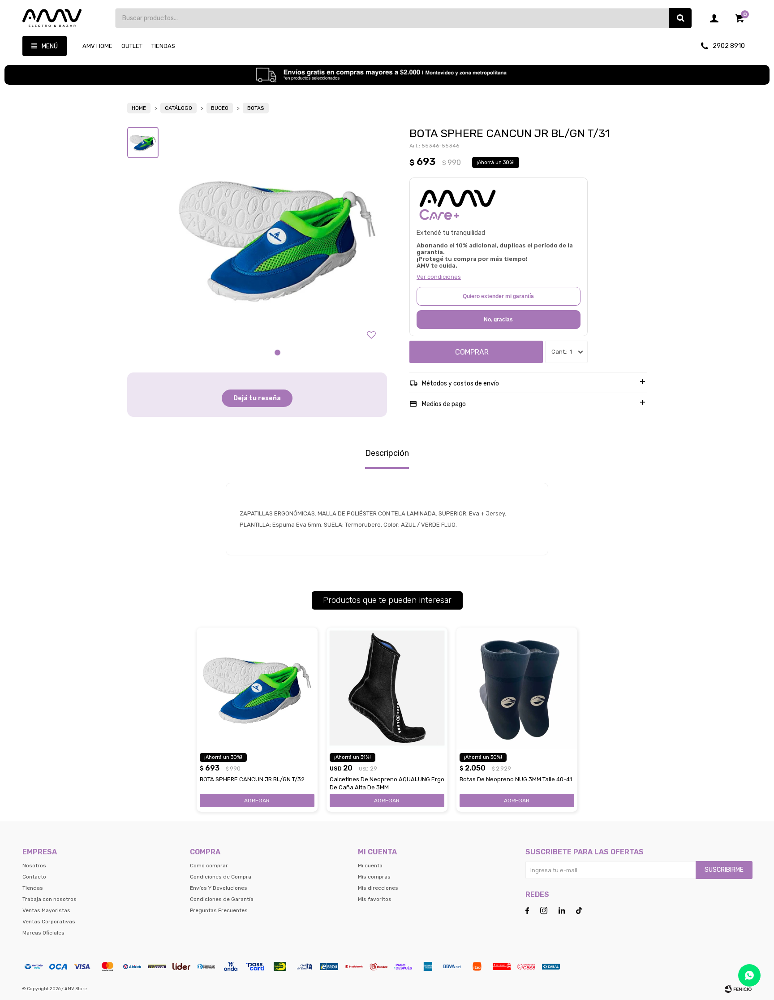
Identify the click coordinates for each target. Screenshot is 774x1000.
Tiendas (163, 46)
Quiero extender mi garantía (498, 296)
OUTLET (131, 46)
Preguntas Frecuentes (219, 910)
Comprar (472, 352)
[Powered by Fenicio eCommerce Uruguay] (738, 989)
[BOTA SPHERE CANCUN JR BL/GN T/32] (257, 688)
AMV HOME (97, 46)
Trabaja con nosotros (49, 899)
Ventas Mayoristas (46, 910)
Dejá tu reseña (257, 398)
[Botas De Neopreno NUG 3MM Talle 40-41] (516, 688)
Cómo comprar (209, 865)
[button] (680, 18)
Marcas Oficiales (43, 933)
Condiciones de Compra (220, 877)
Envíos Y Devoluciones (218, 888)
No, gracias (498, 319)
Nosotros (34, 865)
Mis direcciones (378, 888)
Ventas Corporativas (48, 921)
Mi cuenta (370, 865)
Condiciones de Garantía (222, 899)
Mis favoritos (374, 899)
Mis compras (374, 877)
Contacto (34, 877)
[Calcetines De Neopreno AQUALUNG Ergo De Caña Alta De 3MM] (387, 688)
